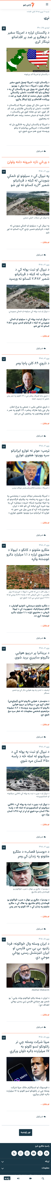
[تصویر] (30, 1178)
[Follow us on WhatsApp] (20, 1153)
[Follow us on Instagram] (27, 1153)
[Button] (41, 151)
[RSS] (14, 1153)
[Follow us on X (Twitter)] (40, 1153)
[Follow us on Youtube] (33, 1153)
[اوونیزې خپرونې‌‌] (18, 1178)
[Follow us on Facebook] (46, 1153)
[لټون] (43, 1178)
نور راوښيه (25, 1132)
